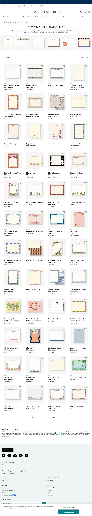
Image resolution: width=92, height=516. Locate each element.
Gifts (64, 17)
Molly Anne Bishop (31, 408)
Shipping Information (52, 483)
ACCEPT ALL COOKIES (68, 512)
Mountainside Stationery (10, 291)
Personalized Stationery (22, 22)
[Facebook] (3, 455)
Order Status (49, 480)
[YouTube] (26, 455)
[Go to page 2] (59, 418)
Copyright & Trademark (8, 490)
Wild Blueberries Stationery (11, 232)
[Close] (89, 510)
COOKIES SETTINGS (68, 507)
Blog (3, 480)
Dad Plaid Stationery (34, 260)
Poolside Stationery (78, 377)
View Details (65, 32)
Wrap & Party (74, 17)
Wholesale (4, 485)
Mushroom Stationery (30, 174)
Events (13, 6)
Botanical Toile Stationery (76, 115)
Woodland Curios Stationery (11, 203)
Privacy (3, 492)
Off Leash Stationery (34, 202)
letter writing (61, 31)
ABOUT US (5, 478)
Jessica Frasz (51, 294)
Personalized (86, 17)
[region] (46, 510)
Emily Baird (7, 206)
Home (6, 22)
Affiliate (4, 488)
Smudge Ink (7, 235)
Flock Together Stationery (54, 174)
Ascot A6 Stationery (56, 85)
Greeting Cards (54, 17)
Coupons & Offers (22, 6)
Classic (8, 50)
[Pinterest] (9, 455)
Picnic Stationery (33, 290)
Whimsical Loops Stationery (11, 407)
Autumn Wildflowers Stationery (12, 115)
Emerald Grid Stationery (31, 86)
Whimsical (23, 50)
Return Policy (49, 485)
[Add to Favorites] (20, 66)
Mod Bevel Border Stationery (55, 349)
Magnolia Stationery (34, 231)
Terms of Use (49, 495)
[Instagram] (21, 455)
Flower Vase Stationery (31, 349)
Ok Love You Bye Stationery (11, 349)
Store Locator (5, 6)
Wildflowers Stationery (9, 378)
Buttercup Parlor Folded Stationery (11, 320)
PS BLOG (9, 450)
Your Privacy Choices (7, 495)
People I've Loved (9, 146)
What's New (5, 17)
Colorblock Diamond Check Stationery (78, 86)
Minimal (38, 50)
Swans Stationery (33, 406)
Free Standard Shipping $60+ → (46, 2)
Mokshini (72, 379)
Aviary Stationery (55, 144)
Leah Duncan (30, 233)
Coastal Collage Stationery (76, 174)
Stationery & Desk (40, 17)
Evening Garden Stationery (32, 378)
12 (54, 418)
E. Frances (29, 204)
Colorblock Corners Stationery (56, 232)
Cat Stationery (10, 144)
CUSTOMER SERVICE (52, 478)
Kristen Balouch (74, 235)
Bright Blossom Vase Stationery (12, 174)
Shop (11, 22)
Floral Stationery (77, 406)
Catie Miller (51, 177)
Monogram (53, 50)
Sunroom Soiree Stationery (54, 261)
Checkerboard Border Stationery (12, 261)
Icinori (50, 146)
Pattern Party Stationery (53, 203)
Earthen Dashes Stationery (54, 407)
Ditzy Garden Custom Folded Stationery (34, 320)
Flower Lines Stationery (53, 115)
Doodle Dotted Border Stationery (78, 261)
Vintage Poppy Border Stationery (33, 115)
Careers (4, 483)
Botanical (69, 50)
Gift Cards (40, 6)
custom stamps (57, 434)
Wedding (16, 17)
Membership (32, 6)
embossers (63, 434)
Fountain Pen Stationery (53, 378)
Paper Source (8, 89)
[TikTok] (15, 455)
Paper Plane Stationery (31, 145)
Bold (84, 50)
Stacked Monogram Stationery (78, 349)
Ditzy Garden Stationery (75, 232)
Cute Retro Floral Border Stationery (77, 320)
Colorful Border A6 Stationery (11, 86)
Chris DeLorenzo (52, 119)
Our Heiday (29, 89)
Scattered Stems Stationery (76, 145)
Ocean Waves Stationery (53, 291)
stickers (68, 434)
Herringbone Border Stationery (78, 291)
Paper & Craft (27, 17)
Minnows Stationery (78, 202)
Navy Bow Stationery (56, 319)
